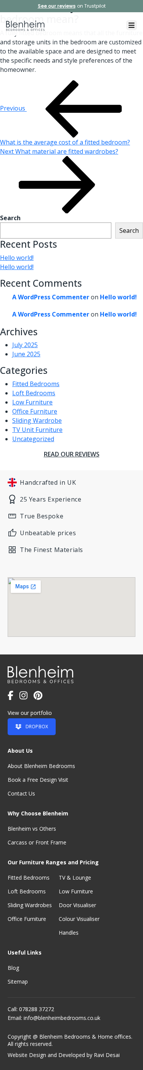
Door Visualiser (77, 905)
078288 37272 (36, 1009)
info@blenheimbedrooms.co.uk (62, 1017)
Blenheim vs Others (32, 828)
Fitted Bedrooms (35, 384)
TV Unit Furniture (37, 429)
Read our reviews (72, 454)
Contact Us (21, 793)
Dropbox (37, 726)
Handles (69, 932)
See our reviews (57, 6)
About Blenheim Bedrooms (41, 766)
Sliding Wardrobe (37, 420)
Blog (13, 967)
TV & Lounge (75, 877)
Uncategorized (33, 439)
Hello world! (17, 257)
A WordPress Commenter (50, 297)
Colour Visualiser (79, 918)
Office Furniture (34, 411)
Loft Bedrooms (33, 393)
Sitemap (18, 981)
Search (10, 218)
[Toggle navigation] (131, 25)
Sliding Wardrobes (30, 905)
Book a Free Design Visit (38, 779)
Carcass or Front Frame (37, 842)
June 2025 (26, 354)
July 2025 (25, 345)
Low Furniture (32, 402)
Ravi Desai (107, 1055)
